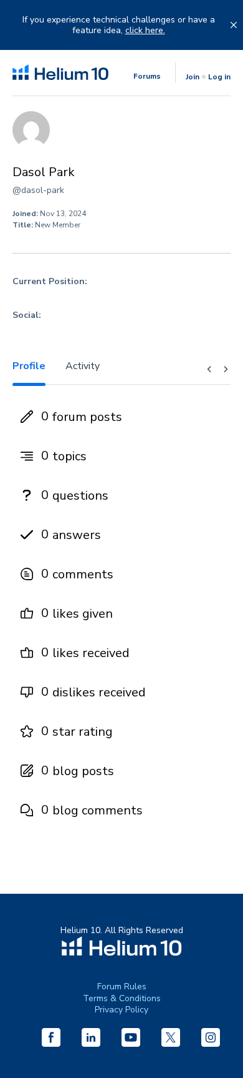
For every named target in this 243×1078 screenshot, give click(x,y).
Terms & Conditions (122, 998)
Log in (219, 77)
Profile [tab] (28, 366)
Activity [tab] (82, 366)
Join (192, 77)
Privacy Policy (121, 1010)
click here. (145, 30)
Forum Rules (121, 986)
